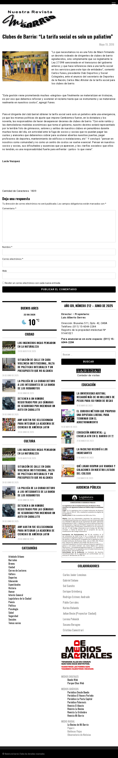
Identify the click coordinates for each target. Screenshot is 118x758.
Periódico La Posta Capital (79, 699)
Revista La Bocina (75, 709)
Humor (11, 591)
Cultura (11, 574)
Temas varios (14, 623)
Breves (11, 563)
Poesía (11, 602)
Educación (13, 581)
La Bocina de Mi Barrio (77, 724)
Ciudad (11, 567)
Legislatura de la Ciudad (19, 598)
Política (12, 605)
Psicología (13, 609)
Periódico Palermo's (76, 702)
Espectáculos (14, 584)
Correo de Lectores (17, 570)
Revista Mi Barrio (75, 715)
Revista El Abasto (75, 705)
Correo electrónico (12, 259)
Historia (12, 588)
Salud (11, 612)
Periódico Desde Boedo (78, 692)
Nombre (7, 247)
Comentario (9, 208)
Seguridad (13, 616)
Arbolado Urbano (16, 556)
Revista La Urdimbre (77, 712)
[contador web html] (88, 371)
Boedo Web (72, 680)
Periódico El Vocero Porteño (80, 695)
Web (4, 271)
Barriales (12, 560)
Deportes (12, 577)
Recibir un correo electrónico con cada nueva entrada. (33, 283)
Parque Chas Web (75, 683)
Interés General (15, 595)
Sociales (12, 619)
